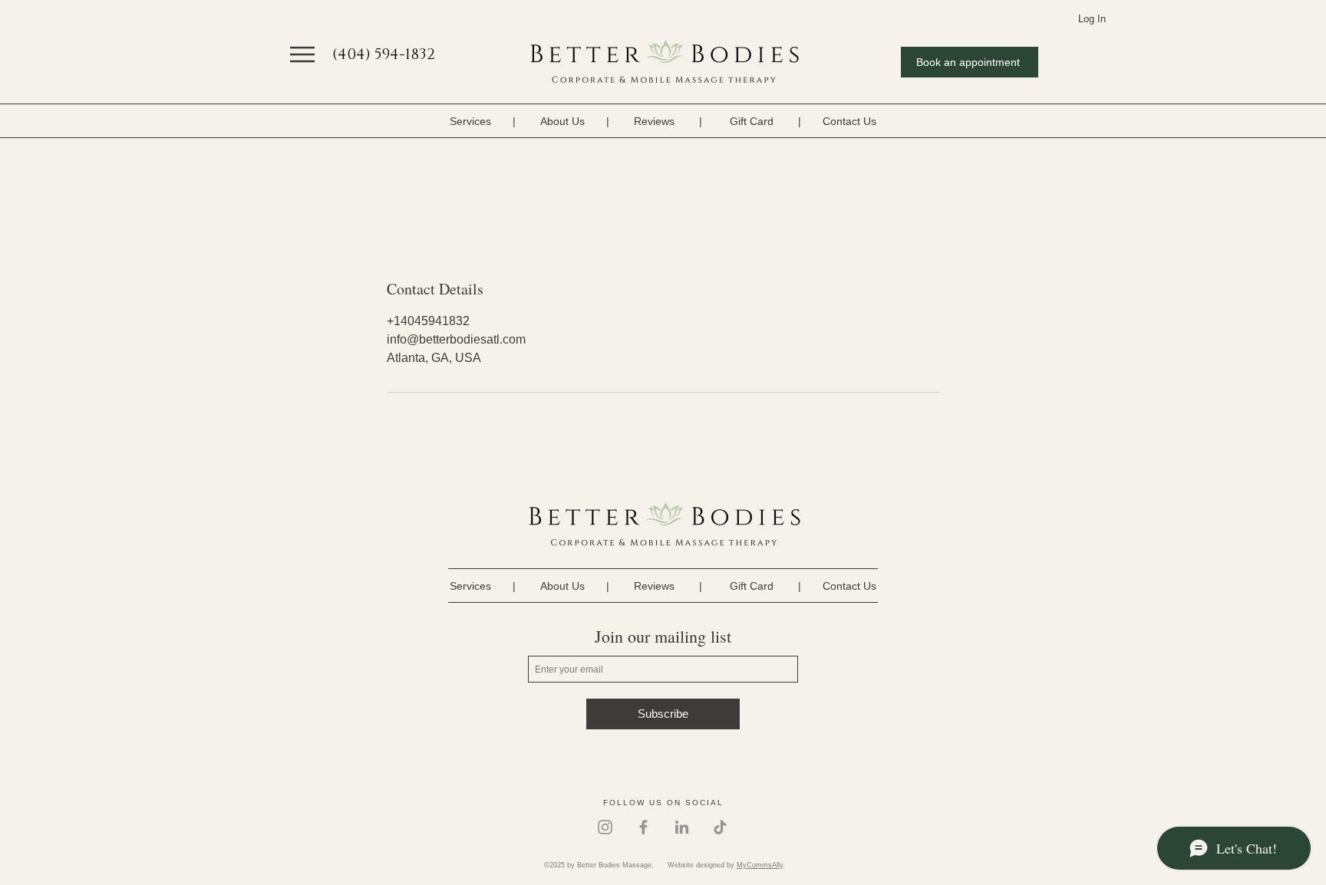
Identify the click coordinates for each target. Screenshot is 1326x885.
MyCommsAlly (760, 865)
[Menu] (302, 54)
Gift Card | (765, 121)
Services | (495, 121)
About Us (562, 121)
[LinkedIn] (681, 827)
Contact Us (849, 121)
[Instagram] (605, 827)
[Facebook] (643, 827)
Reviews (654, 121)
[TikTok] (720, 827)
